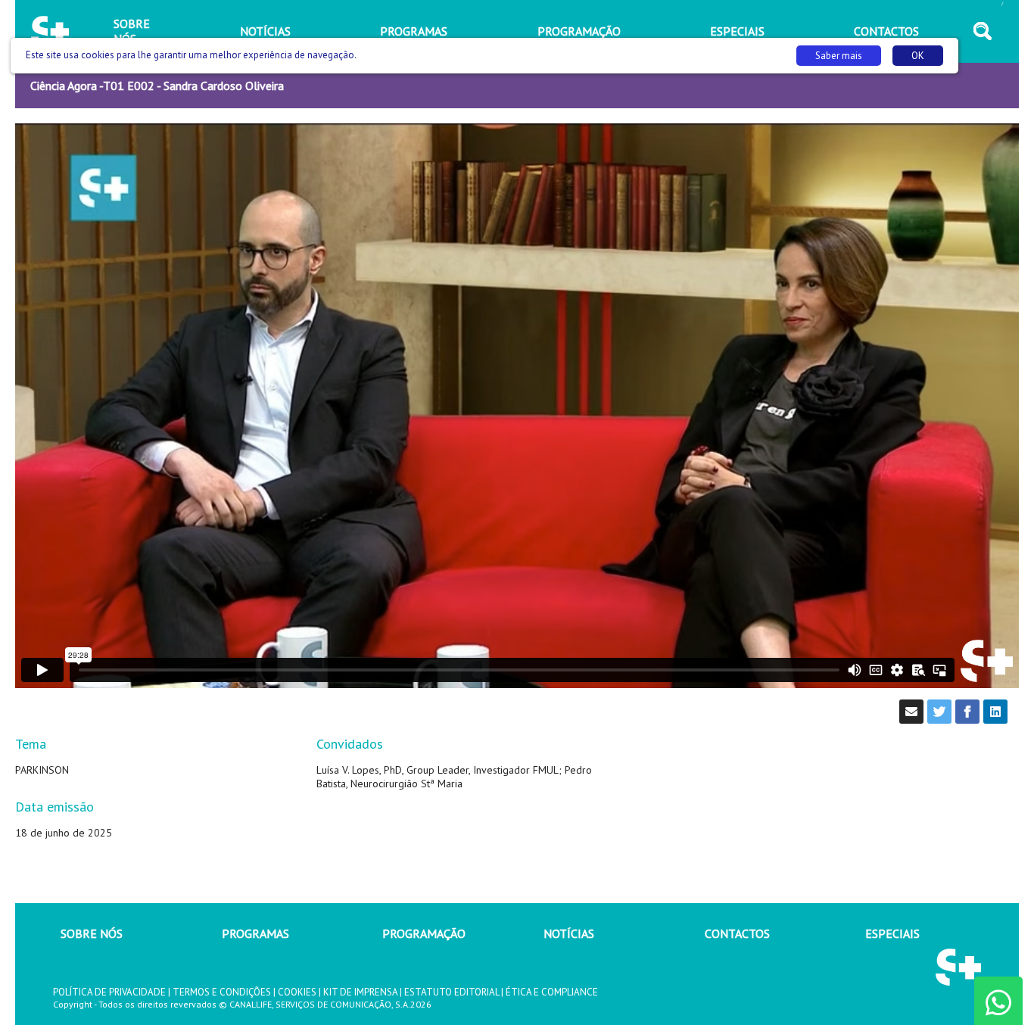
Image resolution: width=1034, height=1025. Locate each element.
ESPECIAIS (892, 933)
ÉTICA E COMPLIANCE (552, 992)
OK (917, 55)
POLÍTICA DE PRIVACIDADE (109, 992)
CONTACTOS (737, 933)
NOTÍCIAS (568, 933)
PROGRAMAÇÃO (424, 933)
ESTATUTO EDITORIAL (451, 992)
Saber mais (838, 55)
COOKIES (297, 992)
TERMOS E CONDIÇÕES (222, 992)
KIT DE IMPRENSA (360, 992)
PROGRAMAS (255, 933)
